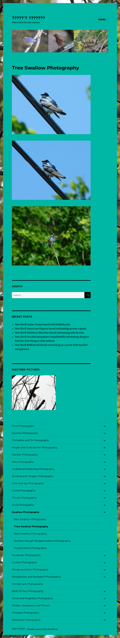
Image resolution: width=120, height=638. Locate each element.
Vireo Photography (23, 461)
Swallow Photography (25, 512)
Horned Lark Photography (27, 584)
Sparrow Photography (25, 433)
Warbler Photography (25, 454)
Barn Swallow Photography (30, 519)
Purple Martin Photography (30, 548)
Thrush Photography (24, 497)
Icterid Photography (24, 490)
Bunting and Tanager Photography (33, 476)
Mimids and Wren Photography (30, 569)
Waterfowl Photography (26, 620)
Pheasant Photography (25, 612)
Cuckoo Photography (24, 562)
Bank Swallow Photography (30, 533)
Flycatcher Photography (26, 555)
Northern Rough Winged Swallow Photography (42, 540)
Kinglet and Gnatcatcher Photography (34, 447)
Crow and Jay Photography (28, 483)
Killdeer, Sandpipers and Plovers (31, 605)
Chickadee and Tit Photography (30, 440)
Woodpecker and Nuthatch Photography (36, 576)
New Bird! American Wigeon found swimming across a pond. (51, 328)
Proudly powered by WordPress (42, 629)
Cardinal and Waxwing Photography (33, 469)
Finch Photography (23, 426)
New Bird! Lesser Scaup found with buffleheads (42, 324)
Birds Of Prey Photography (28, 591)
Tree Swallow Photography (31, 526)
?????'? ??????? (28, 17)
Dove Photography (23, 505)
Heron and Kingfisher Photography (32, 598)
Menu (102, 19)
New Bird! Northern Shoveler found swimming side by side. (50, 332)
